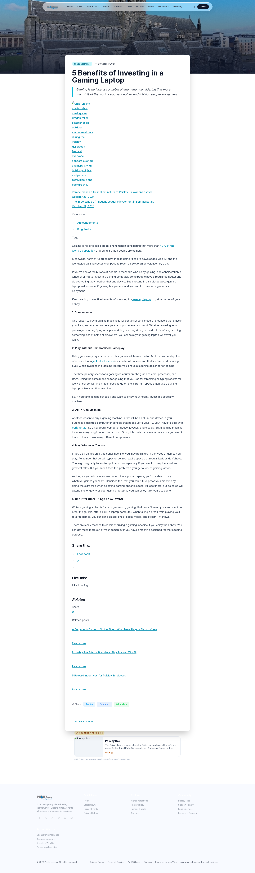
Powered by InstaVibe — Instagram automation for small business (186, 862)
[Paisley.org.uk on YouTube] (65, 817)
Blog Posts (84, 229)
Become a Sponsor (187, 813)
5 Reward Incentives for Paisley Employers (99, 675)
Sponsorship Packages (48, 835)
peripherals (79, 427)
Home (70, 6)
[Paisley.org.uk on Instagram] (52, 817)
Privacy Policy (97, 862)
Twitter (89, 704)
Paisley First (184, 800)
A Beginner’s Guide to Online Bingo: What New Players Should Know (114, 629)
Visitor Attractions (139, 800)
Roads (151, 6)
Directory (177, 6)
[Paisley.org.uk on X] (45, 817)
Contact (203, 6)
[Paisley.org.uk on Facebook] (39, 817)
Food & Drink (93, 6)
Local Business (185, 809)
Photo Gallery (137, 805)
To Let (129, 6)
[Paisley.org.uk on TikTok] (58, 817)
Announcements (87, 222)
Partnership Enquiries (47, 847)
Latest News (90, 805)
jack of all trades (103, 361)
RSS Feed (135, 862)
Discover (162, 6)
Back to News (86, 721)
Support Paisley (186, 805)
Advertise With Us (45, 843)
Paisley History (91, 813)
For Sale (140, 6)
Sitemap (148, 862)
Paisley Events (91, 809)
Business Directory (46, 839)
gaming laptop (141, 299)
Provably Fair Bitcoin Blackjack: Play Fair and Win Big (105, 652)
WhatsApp (121, 704)
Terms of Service (115, 862)
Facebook (104, 704)
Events (106, 6)
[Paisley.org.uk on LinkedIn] (71, 817)
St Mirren (117, 6)
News (79, 6)
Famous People (138, 809)
